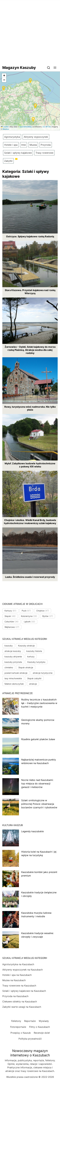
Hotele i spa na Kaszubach (17, 974)
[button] (55, 67)
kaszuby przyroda (13, 662)
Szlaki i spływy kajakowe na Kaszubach (24, 990)
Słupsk (10, 616)
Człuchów (11, 621)
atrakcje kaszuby (13, 651)
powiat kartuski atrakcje (16, 673)
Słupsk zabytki (34, 678)
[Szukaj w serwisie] (48, 67)
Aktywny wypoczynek (36, 136)
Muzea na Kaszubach (14, 980)
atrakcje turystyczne (42, 673)
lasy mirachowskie (13, 678)
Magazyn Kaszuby (19, 67)
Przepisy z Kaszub (20, 1032)
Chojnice (42, 610)
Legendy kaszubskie (32, 831)
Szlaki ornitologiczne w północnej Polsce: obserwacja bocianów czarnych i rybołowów (39, 804)
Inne (23, 144)
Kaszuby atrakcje (26, 645)
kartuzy (31, 656)
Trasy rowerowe (44, 152)
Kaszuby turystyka (36, 662)
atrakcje (33, 684)
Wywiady (44, 1020)
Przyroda (46, 144)
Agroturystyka (12, 136)
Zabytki (8, 160)
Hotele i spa (10, 144)
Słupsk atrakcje (25, 667)
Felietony (16, 1020)
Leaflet (5, 126)
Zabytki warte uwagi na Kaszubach (21, 1006)
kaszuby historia (34, 651)
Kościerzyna (29, 616)
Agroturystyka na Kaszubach (18, 964)
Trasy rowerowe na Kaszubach (19, 985)
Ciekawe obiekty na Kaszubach (19, 1001)
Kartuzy (10, 610)
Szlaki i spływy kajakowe (18, 152)
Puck (26, 610)
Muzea (33, 144)
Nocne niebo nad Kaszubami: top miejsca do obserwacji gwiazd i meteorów (37, 783)
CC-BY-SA (47, 126)
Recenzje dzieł (42, 1032)
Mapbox (6, 129)
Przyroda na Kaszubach (15, 996)
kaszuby (9, 645)
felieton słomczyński (14, 684)
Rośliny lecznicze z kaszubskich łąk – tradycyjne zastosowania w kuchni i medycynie (39, 703)
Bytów (47, 616)
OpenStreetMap (25, 126)
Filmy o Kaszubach (39, 1026)
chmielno (9, 667)
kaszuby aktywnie (13, 656)
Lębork (29, 621)
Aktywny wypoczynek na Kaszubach (22, 969)
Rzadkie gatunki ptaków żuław (38, 739)
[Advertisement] (30, 31)
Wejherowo (12, 627)
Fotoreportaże (18, 1026)
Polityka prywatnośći (30, 1038)
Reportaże (30, 1020)
